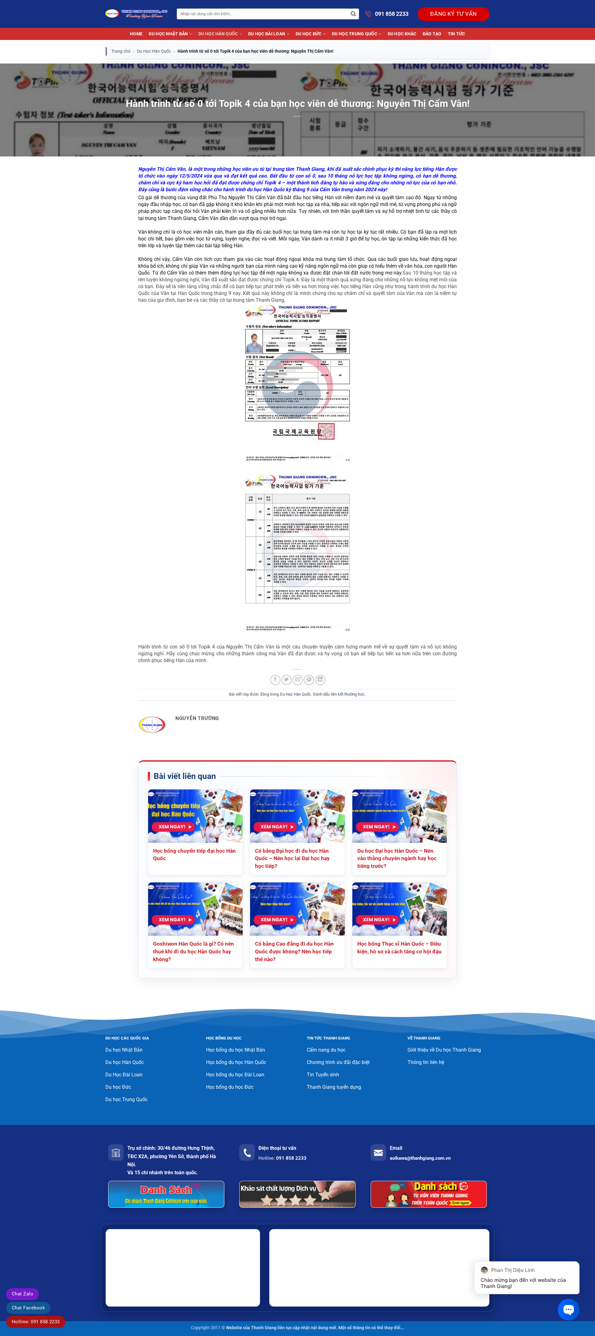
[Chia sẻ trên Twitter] (286, 680)
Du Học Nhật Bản (168, 34)
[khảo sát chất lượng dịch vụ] (297, 1194)
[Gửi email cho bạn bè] (298, 680)
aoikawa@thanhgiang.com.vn (420, 1158)
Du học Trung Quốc (354, 34)
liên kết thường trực (348, 694)
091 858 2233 (391, 14)
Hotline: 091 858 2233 (36, 1322)
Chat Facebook (28, 1308)
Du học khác (402, 34)
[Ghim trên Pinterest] (309, 680)
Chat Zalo (22, 1294)
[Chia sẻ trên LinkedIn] (320, 680)
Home (136, 34)
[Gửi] (353, 14)
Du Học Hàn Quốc (218, 34)
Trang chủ (120, 51)
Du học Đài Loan (266, 34)
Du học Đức (309, 34)
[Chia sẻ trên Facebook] (275, 680)
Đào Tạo (432, 34)
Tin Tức (456, 34)
